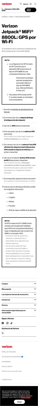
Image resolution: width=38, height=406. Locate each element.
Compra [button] (5, 284)
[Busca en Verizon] (20, 4)
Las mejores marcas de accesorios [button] (15, 294)
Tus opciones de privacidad (11, 356)
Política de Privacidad (9, 352)
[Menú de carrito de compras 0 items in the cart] (30, 4)
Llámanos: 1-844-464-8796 (11, 9)
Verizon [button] (5, 305)
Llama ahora (29, 9)
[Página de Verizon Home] (7, 4)
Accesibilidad (6, 361)
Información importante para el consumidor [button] (14, 311)
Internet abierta (7, 366)
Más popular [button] (6, 289)
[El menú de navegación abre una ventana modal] (35, 4)
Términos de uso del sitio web (11, 371)
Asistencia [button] (6, 300)
